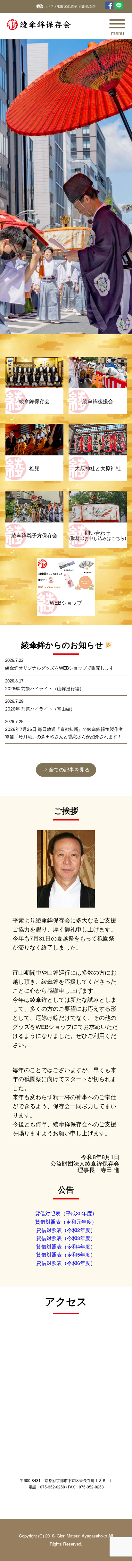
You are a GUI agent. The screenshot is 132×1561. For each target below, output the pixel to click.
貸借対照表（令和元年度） (66, 1221)
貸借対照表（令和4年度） (65, 1246)
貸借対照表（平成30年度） (66, 1213)
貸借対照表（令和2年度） (65, 1230)
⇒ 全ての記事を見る (66, 769)
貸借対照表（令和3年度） (65, 1238)
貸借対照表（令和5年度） (65, 1254)
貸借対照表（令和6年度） (65, 1263)
